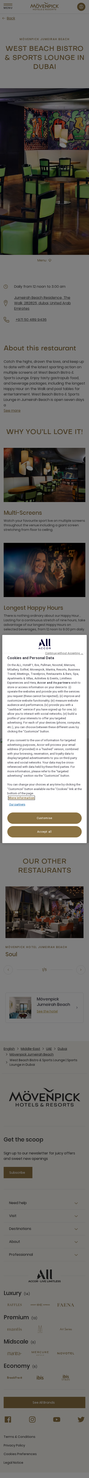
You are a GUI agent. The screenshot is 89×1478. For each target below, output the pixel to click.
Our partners (17, 804)
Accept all (44, 831)
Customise (44, 818)
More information (21, 798)
